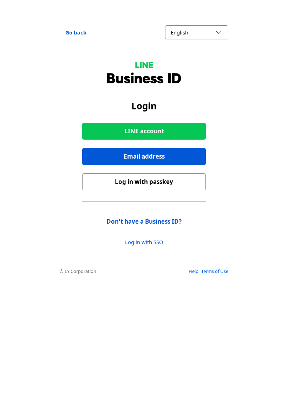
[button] (144, 156)
